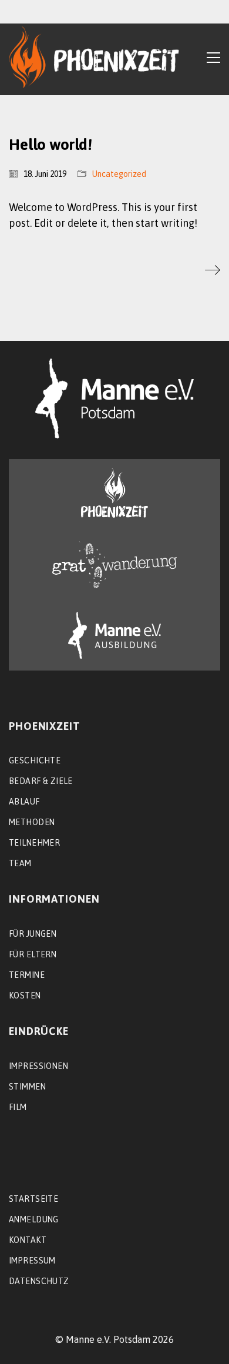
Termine (27, 975)
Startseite (33, 1199)
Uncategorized (119, 174)
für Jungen (32, 934)
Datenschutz (39, 1281)
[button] (213, 57)
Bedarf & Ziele (41, 781)
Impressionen (38, 1066)
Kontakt (27, 1240)
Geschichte (34, 760)
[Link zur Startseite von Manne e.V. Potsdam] (114, 398)
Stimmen (27, 1086)
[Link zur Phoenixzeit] (114, 493)
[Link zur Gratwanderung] (114, 564)
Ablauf (24, 801)
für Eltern (32, 954)
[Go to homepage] (94, 57)
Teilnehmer (34, 842)
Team (20, 863)
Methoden (32, 822)
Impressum (32, 1260)
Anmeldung (34, 1219)
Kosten (25, 995)
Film (18, 1107)
